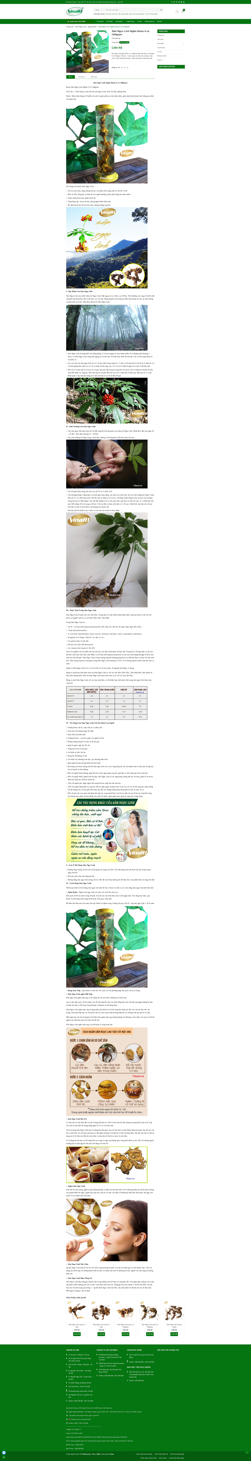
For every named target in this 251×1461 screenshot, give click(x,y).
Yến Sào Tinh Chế (111, 14)
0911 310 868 (88, 1401)
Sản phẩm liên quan (76, 1298)
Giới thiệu (109, 21)
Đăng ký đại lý (149, 21)
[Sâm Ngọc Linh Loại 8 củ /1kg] (101, 1311)
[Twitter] (174, 2)
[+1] (128, 67)
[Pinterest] (179, 2)
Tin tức (139, 21)
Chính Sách (163, 1458)
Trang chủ (100, 21)
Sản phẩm (119, 21)
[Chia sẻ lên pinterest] (125, 67)
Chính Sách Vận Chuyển (144, 1454)
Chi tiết (77, 1334)
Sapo (112, 1454)
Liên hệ (159, 21)
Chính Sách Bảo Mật (177, 1454)
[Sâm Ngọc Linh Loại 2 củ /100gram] (149, 1311)
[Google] (176, 2)
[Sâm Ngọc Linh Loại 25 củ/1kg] (174, 1311)
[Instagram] (181, 2)
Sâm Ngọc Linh (72, 296)
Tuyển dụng (130, 21)
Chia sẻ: (115, 67)
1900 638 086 (78, 1401)
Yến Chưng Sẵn (123, 14)
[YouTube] (183, 2)
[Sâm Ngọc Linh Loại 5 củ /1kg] (76, 1311)
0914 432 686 (149, 1362)
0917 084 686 (119, 1375)
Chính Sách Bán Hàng (176, 1458)
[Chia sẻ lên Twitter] (122, 67)
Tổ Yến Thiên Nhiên (151, 14)
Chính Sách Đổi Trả (161, 1454)
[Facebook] (171, 2)
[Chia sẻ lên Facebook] (119, 67)
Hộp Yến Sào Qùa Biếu (136, 14)
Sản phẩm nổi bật (167, 67)
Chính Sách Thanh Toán (148, 1458)
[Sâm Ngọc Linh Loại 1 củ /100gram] (125, 1311)
